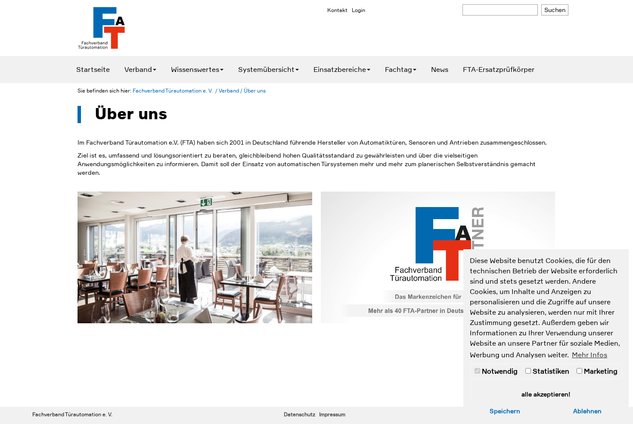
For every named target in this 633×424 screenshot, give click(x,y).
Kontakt (337, 10)
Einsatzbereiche (339, 70)
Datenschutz (299, 415)
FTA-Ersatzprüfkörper (498, 70)
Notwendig (499, 371)
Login (358, 10)
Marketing (599, 371)
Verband (138, 70)
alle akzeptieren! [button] (546, 394)
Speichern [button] (505, 411)
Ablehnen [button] (587, 411)
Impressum (332, 415)
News (439, 70)
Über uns (255, 91)
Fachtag (398, 70)
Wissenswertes (195, 70)
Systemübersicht (266, 70)
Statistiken (550, 371)
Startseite (93, 70)
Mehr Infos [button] (589, 355)
